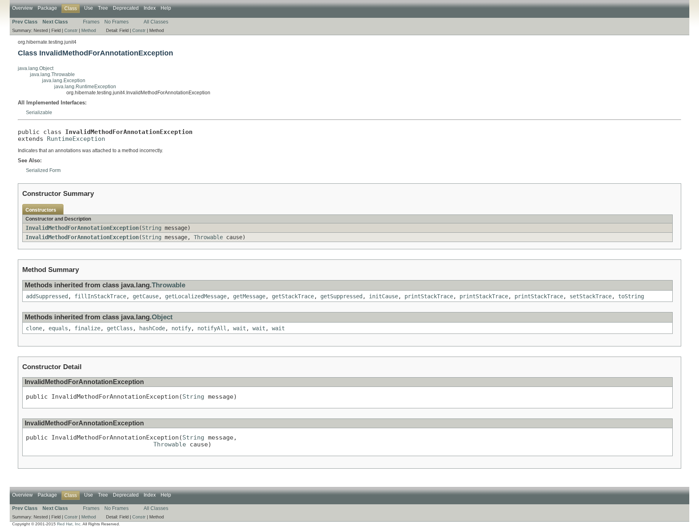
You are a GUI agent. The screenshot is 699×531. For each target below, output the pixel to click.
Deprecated (126, 8)
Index (150, 8)
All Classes (156, 22)
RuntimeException (76, 138)
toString (631, 296)
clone (34, 328)
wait (239, 328)
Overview (22, 8)
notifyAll (212, 328)
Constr (71, 30)
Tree (103, 8)
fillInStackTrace (100, 296)
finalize (87, 328)
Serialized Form (43, 170)
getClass (120, 328)
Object (162, 317)
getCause (146, 296)
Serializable (39, 112)
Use (88, 8)
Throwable (208, 237)
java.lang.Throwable (52, 74)
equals (58, 328)
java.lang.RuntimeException (85, 86)
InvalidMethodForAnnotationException (82, 228)
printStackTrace (429, 296)
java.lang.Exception (63, 80)
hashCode (152, 328)
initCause (383, 296)
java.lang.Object (35, 68)
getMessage (249, 296)
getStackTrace (293, 296)
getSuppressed (341, 296)
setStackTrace (591, 296)
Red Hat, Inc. (69, 524)
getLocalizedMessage (196, 296)
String (151, 228)
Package (47, 8)
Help (166, 8)
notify (181, 328)
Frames (91, 22)
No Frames (116, 22)
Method (88, 30)
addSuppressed (47, 296)
